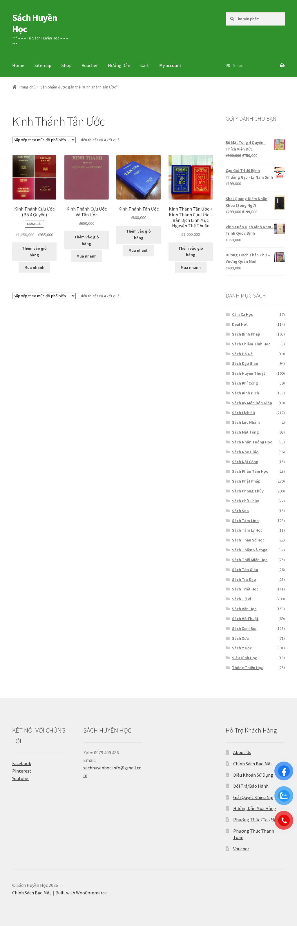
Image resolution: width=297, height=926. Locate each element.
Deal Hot (240, 324)
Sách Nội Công (245, 461)
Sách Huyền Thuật (248, 373)
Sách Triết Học (245, 589)
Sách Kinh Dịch (245, 393)
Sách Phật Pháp (246, 481)
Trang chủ (27, 87)
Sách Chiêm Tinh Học (251, 344)
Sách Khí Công (245, 383)
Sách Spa (240, 510)
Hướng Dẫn (119, 65)
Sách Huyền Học (34, 23)
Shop (66, 65)
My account (170, 65)
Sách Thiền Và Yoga (249, 549)
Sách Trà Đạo (244, 579)
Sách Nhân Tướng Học (252, 442)
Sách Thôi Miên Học (249, 559)
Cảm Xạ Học (242, 314)
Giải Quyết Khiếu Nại (253, 797)
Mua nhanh (34, 267)
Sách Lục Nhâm (246, 422)
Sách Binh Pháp (246, 334)
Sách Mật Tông (245, 432)
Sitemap (43, 65)
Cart (144, 65)
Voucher (90, 65)
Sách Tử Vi (241, 598)
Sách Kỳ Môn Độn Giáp (252, 402)
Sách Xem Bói (244, 628)
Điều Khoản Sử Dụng (253, 775)
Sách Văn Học (244, 608)
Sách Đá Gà (242, 353)
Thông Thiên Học (247, 667)
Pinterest (21, 771)
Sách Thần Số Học (248, 540)
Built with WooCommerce (81, 893)
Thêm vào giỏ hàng (34, 252)
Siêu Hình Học (244, 657)
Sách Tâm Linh (245, 520)
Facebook (21, 763)
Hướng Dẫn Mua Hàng (254, 808)
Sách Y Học (242, 647)
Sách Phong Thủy (248, 491)
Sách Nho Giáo (245, 451)
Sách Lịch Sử (243, 412)
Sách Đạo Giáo (245, 363)
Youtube (20, 778)
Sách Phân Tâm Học (250, 471)
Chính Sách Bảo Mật (252, 763)
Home (18, 65)
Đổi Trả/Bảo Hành (251, 786)
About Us (242, 752)
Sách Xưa (240, 638)
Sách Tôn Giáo (245, 569)
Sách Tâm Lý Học (247, 530)
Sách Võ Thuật (245, 618)
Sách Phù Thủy (245, 500)
